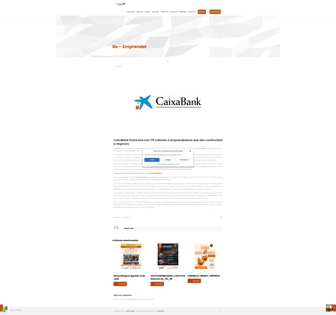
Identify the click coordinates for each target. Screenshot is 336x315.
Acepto (152, 160)
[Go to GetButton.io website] (4, 313)
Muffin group (131, 311)
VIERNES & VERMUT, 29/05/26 (204, 275)
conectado (132, 299)
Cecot (151, 148)
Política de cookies (162, 164)
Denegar (168, 160)
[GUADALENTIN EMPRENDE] (120, 4)
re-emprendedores (200, 148)
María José (129, 228)
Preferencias (184, 160)
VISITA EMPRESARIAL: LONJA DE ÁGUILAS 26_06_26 (167, 277)
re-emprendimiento (155, 173)
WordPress (160, 311)
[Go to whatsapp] (4, 310)
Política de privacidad (173, 164)
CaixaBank (117, 148)
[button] (191, 151)
